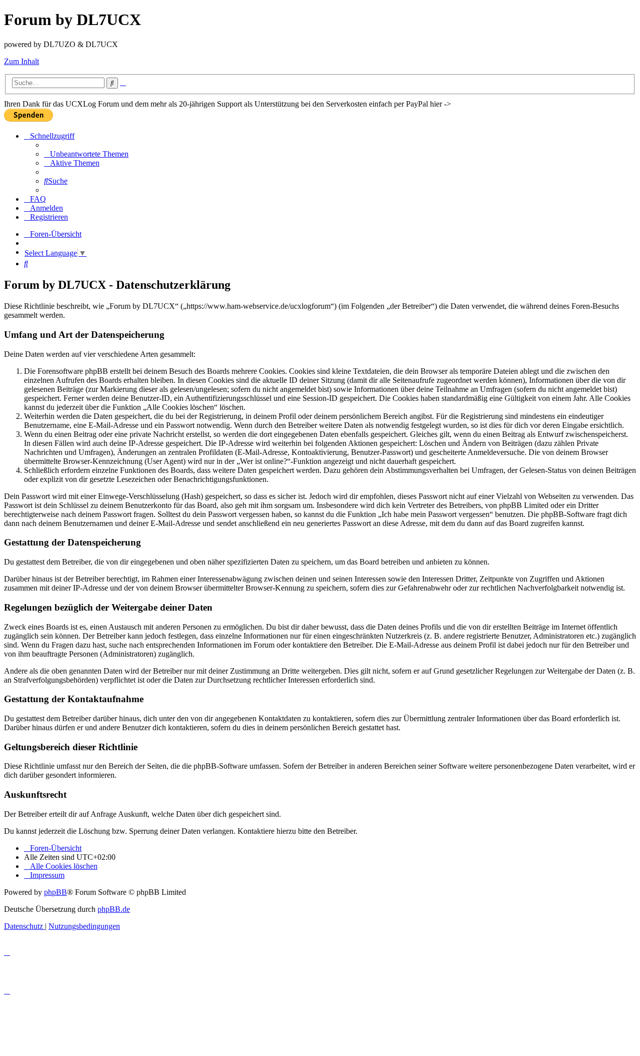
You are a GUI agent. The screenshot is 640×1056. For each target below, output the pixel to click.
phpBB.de (114, 909)
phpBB (55, 892)
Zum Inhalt (21, 61)
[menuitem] (86, 154)
